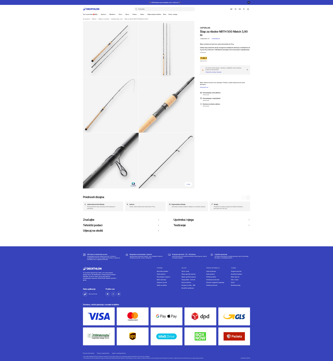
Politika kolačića (211, 277)
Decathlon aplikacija (188, 288)
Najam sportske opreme (189, 277)
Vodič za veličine (162, 285)
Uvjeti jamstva (210, 274)
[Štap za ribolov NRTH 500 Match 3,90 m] (111, 49)
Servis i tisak (185, 271)
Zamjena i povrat (162, 282)
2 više (188, 184)
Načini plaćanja (161, 279)
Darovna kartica (186, 282)
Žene (120, 14)
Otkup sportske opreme (189, 274)
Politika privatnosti (211, 285)
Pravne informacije (88, 353)
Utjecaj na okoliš (93, 230)
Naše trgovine (235, 277)
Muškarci (112, 14)
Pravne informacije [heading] (213, 268)
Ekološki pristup (235, 285)
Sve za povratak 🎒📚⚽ (90, 14)
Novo (164, 14)
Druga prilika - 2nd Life (188, 279)
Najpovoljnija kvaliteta (154, 14)
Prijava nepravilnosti (103, 353)
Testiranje (180, 225)
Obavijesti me (204, 87)
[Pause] (248, 2)
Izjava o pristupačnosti (119, 353)
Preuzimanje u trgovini (163, 277)
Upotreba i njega (184, 219)
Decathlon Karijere (236, 274)
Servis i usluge (173, 14)
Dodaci (135, 14)
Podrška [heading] (160, 268)
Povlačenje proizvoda (212, 279)
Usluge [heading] (184, 268)
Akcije (142, 14)
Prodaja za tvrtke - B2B (188, 285)
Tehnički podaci (92, 225)
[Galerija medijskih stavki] (138, 104)
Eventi (233, 282)
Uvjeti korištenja (211, 271)
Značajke (88, 219)
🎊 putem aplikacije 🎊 (164, 2)
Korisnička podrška (162, 271)
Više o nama (234, 279)
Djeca (127, 14)
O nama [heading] (233, 268)
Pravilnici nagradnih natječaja (215, 282)
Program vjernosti (236, 271)
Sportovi (103, 14)
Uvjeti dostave (161, 274)
